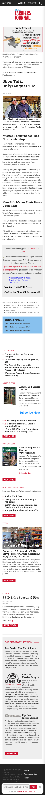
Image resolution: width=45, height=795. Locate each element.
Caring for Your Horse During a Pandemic (20, 500)
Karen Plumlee (19, 303)
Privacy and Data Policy (30, 774)
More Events (10, 625)
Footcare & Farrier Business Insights (18, 355)
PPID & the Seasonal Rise (21, 597)
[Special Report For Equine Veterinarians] (9, 456)
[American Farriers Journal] (9, 396)
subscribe (32, 249)
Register (32, 3)
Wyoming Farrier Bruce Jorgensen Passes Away (22, 374)
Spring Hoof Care (13, 496)
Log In (22, 3)
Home (26, 770)
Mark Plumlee (11, 305)
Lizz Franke (33, 303)
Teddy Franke (11, 310)
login (22, 251)
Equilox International (30, 716)
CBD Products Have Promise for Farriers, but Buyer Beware (20, 506)
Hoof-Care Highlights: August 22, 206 (21, 360)
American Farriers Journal (29, 388)
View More (9, 436)
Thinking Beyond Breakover (21, 420)
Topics (8, 3)
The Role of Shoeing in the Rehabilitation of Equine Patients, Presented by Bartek (21, 367)
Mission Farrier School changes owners (22, 308)
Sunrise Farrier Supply (30, 676)
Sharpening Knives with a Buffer (21, 510)
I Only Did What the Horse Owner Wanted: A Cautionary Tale (21, 430)
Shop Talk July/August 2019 (17, 327)
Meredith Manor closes (29, 305)
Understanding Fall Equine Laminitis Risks (19, 424)
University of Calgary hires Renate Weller (22, 313)
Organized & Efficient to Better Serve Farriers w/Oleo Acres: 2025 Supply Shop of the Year (21, 554)
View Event (6, 621)
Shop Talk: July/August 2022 (17, 323)
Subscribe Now (25, 473)
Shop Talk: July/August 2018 (17, 330)
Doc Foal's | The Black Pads (20, 648)
